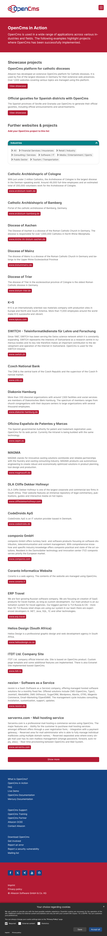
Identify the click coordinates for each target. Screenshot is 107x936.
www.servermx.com (19, 747)
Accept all (95, 929)
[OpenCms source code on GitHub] (39, 872)
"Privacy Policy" (52, 919)
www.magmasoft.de (19, 472)
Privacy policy (16, 932)
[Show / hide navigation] (101, 7)
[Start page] (23, 9)
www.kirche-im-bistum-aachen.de (27, 239)
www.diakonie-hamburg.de (23, 412)
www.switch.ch (17, 354)
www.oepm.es (16, 440)
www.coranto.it (17, 581)
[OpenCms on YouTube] (32, 872)
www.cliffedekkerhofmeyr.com (25, 501)
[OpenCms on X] (17, 872)
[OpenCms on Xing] (24, 872)
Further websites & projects (32, 125)
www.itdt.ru (15, 671)
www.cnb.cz (15, 380)
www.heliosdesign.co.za (21, 642)
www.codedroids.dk (19, 524)
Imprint (7, 932)
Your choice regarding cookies (53, 907)
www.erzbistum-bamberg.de (24, 213)
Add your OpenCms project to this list (28, 131)
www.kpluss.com (18, 319)
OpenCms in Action (27, 27)
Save (80, 929)
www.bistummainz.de (20, 265)
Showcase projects (25, 62)
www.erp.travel (17, 616)
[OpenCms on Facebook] (10, 872)
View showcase (18, 86)
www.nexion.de (17, 706)
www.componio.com (19, 559)
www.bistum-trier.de (20, 290)
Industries (16, 143)
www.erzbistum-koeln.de (22, 191)
